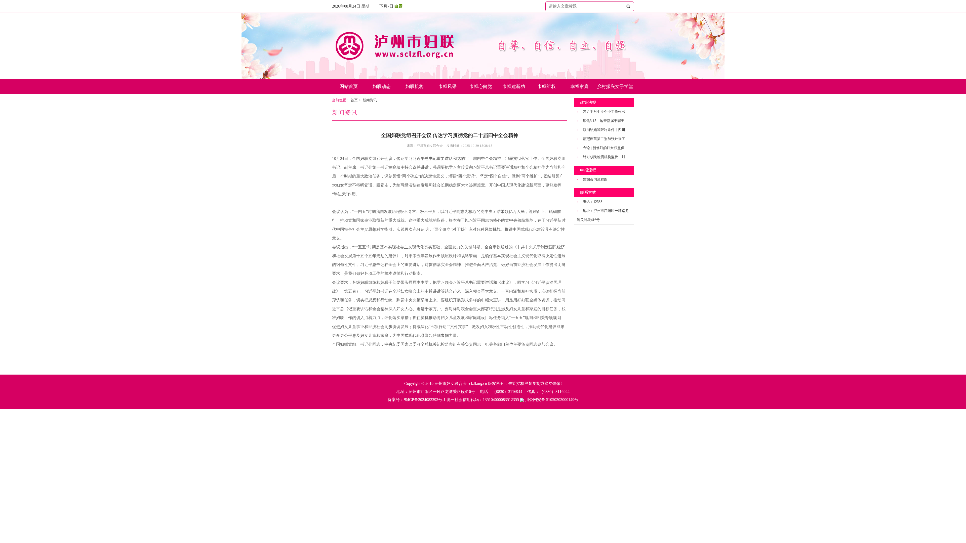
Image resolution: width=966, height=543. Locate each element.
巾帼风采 (447, 86)
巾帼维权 (547, 86)
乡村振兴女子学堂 (615, 86)
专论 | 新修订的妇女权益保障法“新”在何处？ (617, 148)
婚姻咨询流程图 (595, 179)
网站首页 (349, 86)
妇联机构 (415, 86)
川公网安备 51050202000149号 (551, 399)
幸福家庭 (580, 86)
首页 (354, 100)
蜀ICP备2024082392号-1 (425, 399)
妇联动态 (382, 86)
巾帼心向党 (480, 86)
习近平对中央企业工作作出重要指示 (611, 112)
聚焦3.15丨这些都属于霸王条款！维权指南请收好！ (623, 121)
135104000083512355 (501, 399)
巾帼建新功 (513, 86)
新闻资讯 (370, 100)
